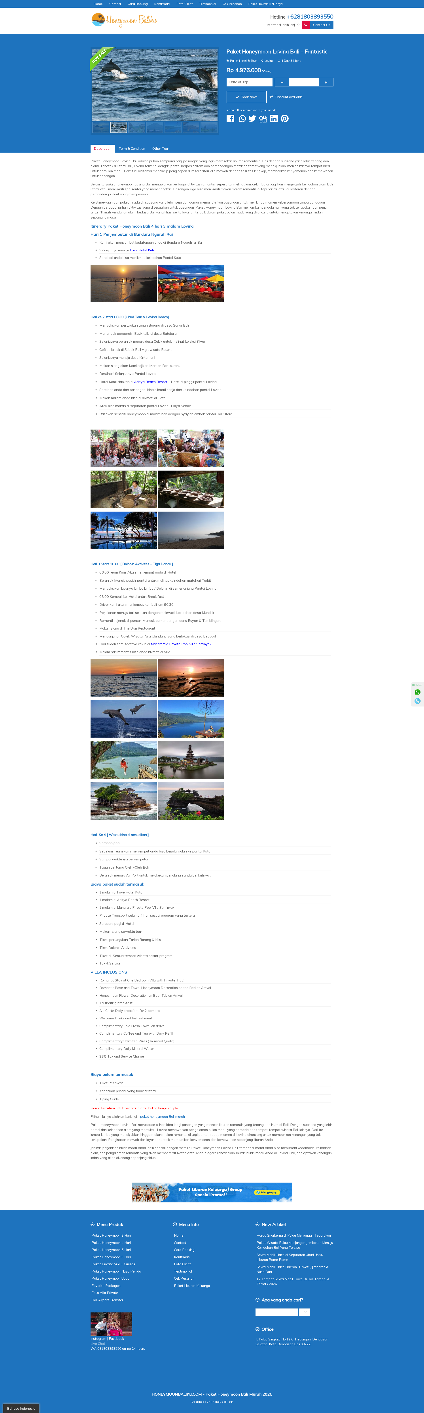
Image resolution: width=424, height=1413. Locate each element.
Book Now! (248, 97)
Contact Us (321, 25)
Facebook (117, 1338)
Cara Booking (138, 4)
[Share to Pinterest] (286, 121)
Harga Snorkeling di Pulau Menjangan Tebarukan (294, 1235)
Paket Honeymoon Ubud (110, 1278)
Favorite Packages (106, 1286)
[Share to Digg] (264, 121)
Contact (115, 4)
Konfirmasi (162, 4)
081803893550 (109, 1348)
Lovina (269, 60)
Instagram (98, 1338)
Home (98, 4)
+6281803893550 (310, 16)
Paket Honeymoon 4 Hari (111, 1243)
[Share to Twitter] (253, 121)
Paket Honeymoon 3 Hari (111, 1235)
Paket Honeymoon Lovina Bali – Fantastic (277, 51)
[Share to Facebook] (232, 121)
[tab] (103, 149)
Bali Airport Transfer (107, 1300)
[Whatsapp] (417, 692)
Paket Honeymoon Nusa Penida (116, 1271)
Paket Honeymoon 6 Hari (111, 1257)
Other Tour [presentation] (160, 148)
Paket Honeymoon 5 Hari (111, 1250)
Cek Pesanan (232, 4)
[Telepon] (417, 701)
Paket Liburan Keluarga (265, 4)
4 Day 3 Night (291, 60)
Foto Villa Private (105, 1293)
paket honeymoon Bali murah (162, 1116)
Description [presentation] (102, 148)
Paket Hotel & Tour (243, 60)
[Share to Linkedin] (275, 121)
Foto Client (185, 4)
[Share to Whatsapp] (242, 121)
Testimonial (207, 4)
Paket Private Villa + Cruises (113, 1264)
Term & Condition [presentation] (132, 148)
